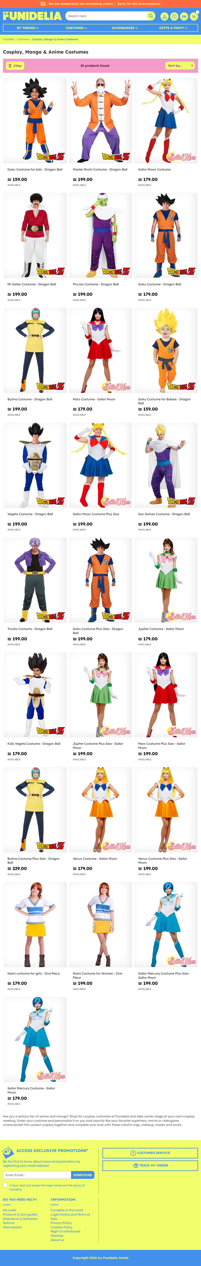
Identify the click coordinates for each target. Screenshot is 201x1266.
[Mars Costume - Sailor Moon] (100, 350)
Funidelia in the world (67, 1210)
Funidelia (9, 39)
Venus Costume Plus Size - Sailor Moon (162, 861)
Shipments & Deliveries (20, 1219)
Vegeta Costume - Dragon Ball (30, 514)
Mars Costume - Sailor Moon (94, 399)
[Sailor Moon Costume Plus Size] (100, 465)
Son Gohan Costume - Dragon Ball (164, 514)
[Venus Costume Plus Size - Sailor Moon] (165, 810)
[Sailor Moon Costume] (165, 120)
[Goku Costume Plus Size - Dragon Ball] (100, 580)
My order (9, 1210)
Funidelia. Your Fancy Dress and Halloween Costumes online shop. (32, 16)
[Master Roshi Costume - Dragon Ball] (100, 120)
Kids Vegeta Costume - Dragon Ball (33, 744)
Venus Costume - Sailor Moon (95, 859)
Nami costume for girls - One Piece (33, 973)
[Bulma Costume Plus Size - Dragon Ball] (35, 810)
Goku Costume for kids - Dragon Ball (34, 169)
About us (57, 1240)
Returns (9, 1223)
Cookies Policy (61, 1227)
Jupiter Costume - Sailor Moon (161, 629)
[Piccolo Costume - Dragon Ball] (100, 235)
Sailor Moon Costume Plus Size (96, 514)
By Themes (26, 27)
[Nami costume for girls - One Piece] (35, 924)
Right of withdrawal (65, 1231)
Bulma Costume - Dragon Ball (29, 399)
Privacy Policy (61, 1223)
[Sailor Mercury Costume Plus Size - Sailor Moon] (165, 924)
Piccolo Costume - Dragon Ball (96, 284)
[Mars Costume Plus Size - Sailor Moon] (165, 695)
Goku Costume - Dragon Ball (159, 284)
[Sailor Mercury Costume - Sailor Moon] (35, 1039)
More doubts (12, 1227)
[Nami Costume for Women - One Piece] (100, 924)
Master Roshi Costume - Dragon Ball (100, 169)
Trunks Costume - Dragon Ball (29, 629)
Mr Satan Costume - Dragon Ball (31, 284)
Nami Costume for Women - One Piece (97, 975)
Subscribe (82, 1175)
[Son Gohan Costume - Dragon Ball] (165, 465)
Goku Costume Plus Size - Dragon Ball (98, 631)
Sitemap (57, 1236)
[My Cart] (194, 16)
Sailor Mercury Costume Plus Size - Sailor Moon (164, 975)
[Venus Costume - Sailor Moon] (100, 810)
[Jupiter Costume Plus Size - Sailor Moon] (100, 695)
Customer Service (153, 1153)
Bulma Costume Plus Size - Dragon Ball (33, 861)
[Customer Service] (174, 16)
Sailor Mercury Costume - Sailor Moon (31, 1090)
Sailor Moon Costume (154, 169)
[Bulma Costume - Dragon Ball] (35, 350)
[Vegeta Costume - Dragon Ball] (35, 465)
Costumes (74, 27)
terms (77, 1185)
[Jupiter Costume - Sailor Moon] (165, 580)
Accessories (123, 27)
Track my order (153, 1165)
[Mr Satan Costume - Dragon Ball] (35, 235)
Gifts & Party (171, 27)
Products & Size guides (20, 1214)
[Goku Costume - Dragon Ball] (165, 235)
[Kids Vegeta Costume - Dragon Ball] (35, 695)
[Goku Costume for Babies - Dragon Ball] (165, 350)
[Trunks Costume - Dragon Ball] (35, 580)
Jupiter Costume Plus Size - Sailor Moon (98, 746)
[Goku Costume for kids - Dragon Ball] (35, 120)
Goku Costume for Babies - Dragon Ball (164, 401)
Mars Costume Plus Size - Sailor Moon (161, 746)
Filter (18, 66)
